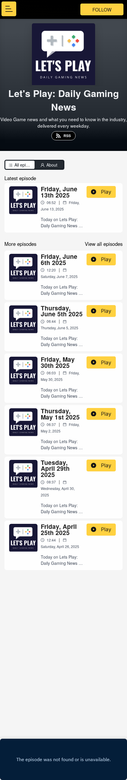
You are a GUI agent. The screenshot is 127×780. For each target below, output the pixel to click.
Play (106, 192)
